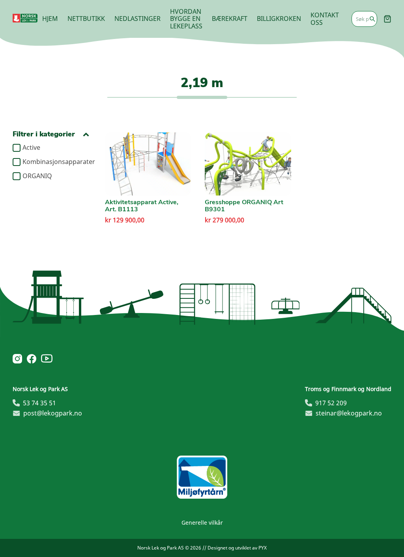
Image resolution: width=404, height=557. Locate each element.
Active (31, 148)
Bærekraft (229, 18)
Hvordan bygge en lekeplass (186, 18)
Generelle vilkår (202, 522)
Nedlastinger (137, 18)
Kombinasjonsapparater (55, 162)
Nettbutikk (86, 18)
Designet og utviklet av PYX (237, 547)
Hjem (50, 18)
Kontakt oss (324, 18)
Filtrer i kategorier (44, 134)
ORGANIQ (37, 176)
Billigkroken (279, 18)
